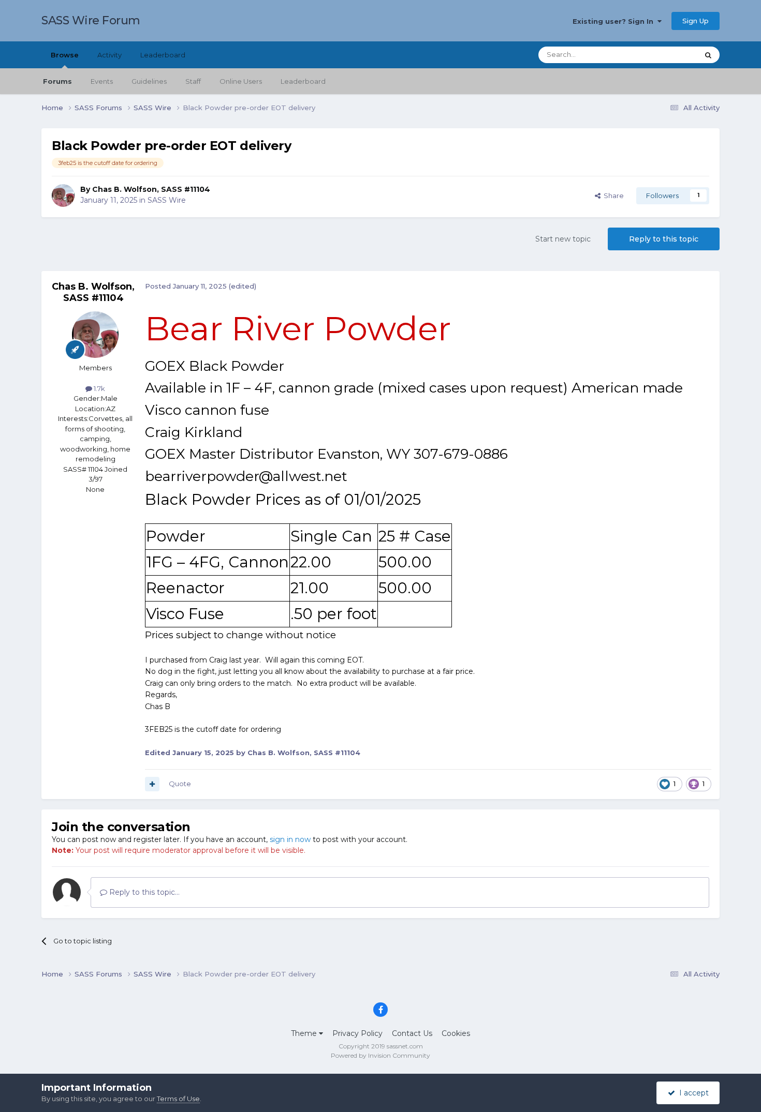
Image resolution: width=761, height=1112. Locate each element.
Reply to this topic (663, 239)
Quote (180, 783)
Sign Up (695, 21)
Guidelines (149, 81)
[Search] (708, 55)
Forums (57, 81)
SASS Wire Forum (90, 20)
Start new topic (563, 239)
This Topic (668, 54)
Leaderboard (303, 81)
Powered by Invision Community (380, 1055)
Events (102, 81)
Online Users (240, 81)
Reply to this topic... (143, 892)
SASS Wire (167, 200)
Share (612, 195)
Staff (193, 81)
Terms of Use (178, 1098)
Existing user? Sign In (615, 21)
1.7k (98, 388)
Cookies (456, 1033)
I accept (692, 1093)
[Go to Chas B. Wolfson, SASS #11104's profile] (63, 195)
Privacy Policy (357, 1033)
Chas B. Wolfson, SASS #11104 (151, 189)
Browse (65, 55)
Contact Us (412, 1033)
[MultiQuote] (152, 784)
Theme (305, 1033)
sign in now (290, 839)
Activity (109, 55)
